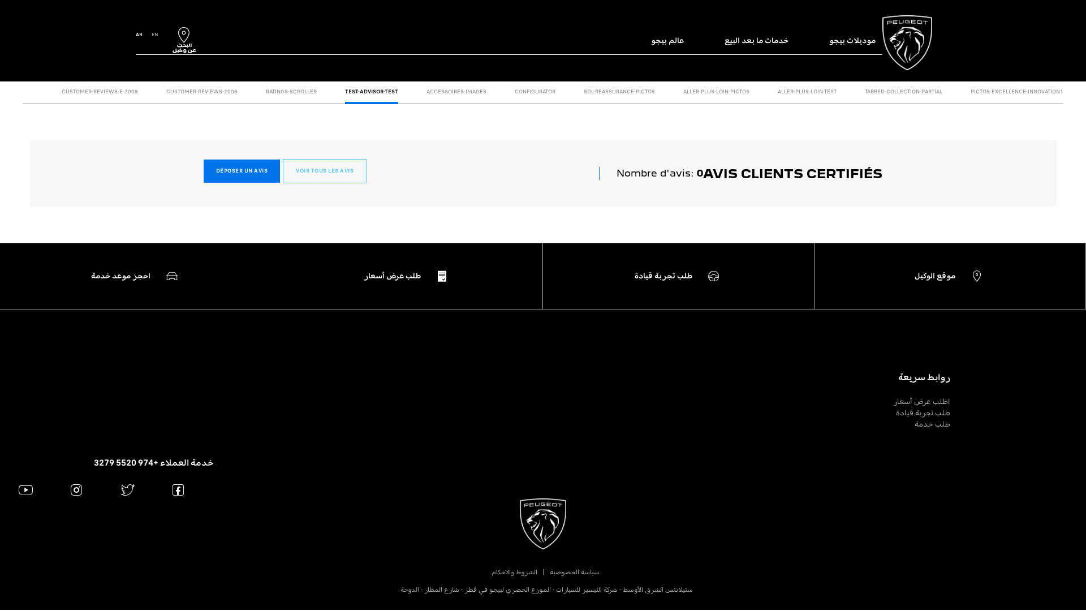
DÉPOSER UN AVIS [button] (242, 171)
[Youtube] (26, 489)
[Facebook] (178, 489)
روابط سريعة (924, 377)
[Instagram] (76, 489)
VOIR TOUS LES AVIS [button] (325, 171)
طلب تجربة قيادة (923, 412)
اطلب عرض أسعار (921, 401)
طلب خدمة (932, 424)
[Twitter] (127, 489)
